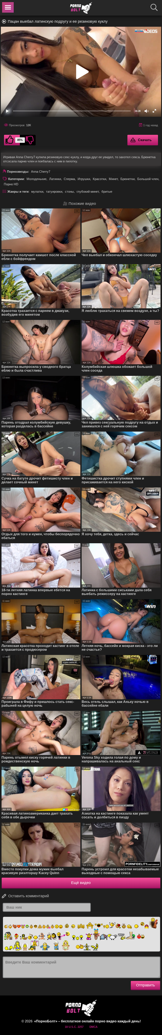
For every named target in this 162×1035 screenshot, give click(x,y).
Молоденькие (36, 179)
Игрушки (84, 179)
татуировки (54, 191)
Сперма (69, 179)
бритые (106, 191)
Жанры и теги (17, 191)
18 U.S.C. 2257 (74, 1026)
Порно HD (11, 184)
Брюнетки (127, 179)
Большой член (147, 179)
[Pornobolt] (81, 8)
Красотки (99, 179)
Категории (16, 179)
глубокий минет (88, 191)
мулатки (37, 191)
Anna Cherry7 (40, 171)
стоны (69, 191)
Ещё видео (81, 883)
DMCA (93, 1026)
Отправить (145, 985)
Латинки (55, 179)
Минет (113, 179)
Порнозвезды (17, 171)
